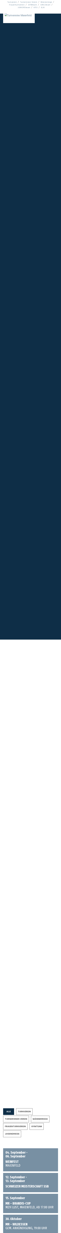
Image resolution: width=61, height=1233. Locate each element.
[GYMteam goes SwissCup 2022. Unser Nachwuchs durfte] (30, 1074)
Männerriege (46, 2)
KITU (36, 7)
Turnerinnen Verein (28, 2)
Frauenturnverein (17, 4)
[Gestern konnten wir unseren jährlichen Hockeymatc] (30, 1066)
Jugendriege (26, 892)
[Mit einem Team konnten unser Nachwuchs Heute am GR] (30, 1070)
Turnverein (12, 2)
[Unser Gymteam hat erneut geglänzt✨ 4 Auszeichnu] (30, 1078)
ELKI (43, 7)
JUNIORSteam (24, 7)
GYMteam (32, 4)
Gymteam (16, 892)
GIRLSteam (45, 4)
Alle (13, 766)
